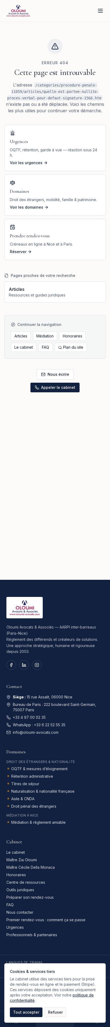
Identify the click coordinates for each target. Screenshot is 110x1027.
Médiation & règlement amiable (38, 822)
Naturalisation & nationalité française (42, 791)
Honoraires (72, 336)
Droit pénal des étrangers (33, 806)
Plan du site (73, 347)
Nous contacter (19, 912)
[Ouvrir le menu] (100, 10)
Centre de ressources (25, 882)
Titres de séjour (25, 783)
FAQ (45, 347)
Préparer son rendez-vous (30, 897)
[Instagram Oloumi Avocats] (37, 665)
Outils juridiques (20, 889)
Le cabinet (23, 347)
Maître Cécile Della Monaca (30, 867)
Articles (20, 336)
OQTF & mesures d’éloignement (39, 768)
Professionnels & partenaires (31, 934)
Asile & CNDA (22, 798)
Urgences (15, 927)
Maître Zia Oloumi (21, 859)
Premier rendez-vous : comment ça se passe (45, 919)
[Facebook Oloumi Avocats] (11, 665)
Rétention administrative (32, 776)
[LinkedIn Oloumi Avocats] (24, 665)
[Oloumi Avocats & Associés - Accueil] (18, 11)
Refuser (55, 1012)
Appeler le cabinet (58, 387)
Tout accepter (26, 1012)
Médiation (45, 336)
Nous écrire (58, 374)
